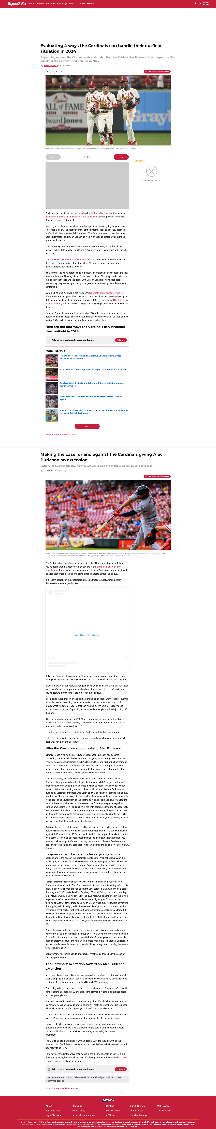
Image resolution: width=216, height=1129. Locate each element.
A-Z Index (111, 1115)
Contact (110, 1106)
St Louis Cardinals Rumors (66, 1088)
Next (121, 157)
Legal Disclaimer (54, 1115)
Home (48, 435)
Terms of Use (136, 1110)
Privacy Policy (113, 1110)
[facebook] (195, 4)
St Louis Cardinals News (65, 435)
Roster (72, 4)
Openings (77, 1106)
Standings (62, 4)
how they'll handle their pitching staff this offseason (71, 216)
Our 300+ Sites (137, 1106)
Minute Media (32, 1122)
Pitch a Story (78, 1110)
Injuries (81, 4)
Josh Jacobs (50, 65)
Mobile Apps (163, 1106)
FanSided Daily (53, 1110)
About (49, 1106)
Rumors (40, 4)
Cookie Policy (163, 1110)
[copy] (61, 71)
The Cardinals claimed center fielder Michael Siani (70, 259)
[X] (200, 4)
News (31, 4)
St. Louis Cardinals (100, 213)
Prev (53, 157)
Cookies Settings (138, 1115)
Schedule (50, 4)
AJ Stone (48, 470)
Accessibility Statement (84, 1115)
